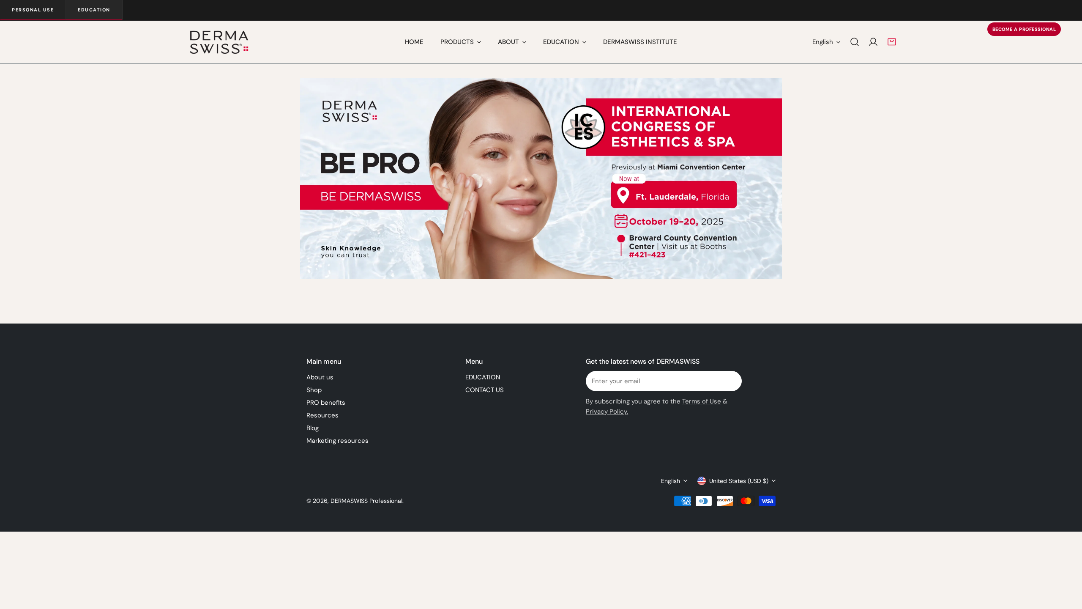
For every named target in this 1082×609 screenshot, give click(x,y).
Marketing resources (337, 440)
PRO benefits (325, 402)
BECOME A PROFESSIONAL (1024, 29)
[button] (892, 42)
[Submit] (731, 380)
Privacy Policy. (607, 411)
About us (319, 377)
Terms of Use (701, 401)
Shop (314, 390)
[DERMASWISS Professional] (218, 41)
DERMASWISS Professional (366, 501)
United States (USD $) (738, 481)
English (822, 42)
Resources (322, 415)
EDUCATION (482, 377)
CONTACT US (484, 390)
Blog (312, 428)
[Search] (854, 42)
